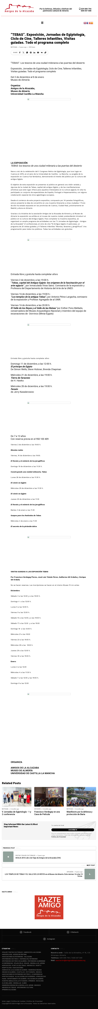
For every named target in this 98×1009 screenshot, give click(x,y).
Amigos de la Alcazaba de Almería (15, 970)
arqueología (7, 955)
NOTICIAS (14, 47)
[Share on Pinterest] (31, 52)
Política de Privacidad (58, 836)
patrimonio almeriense (36, 961)
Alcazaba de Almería (35, 979)
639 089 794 (85, 9)
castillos (21, 972)
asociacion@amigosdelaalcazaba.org (70, 960)
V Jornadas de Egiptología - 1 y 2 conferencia (16, 813)
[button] (42, 23)
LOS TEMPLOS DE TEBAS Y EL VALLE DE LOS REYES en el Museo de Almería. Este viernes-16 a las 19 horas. (44, 875)
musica (39, 972)
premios (32, 981)
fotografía (31, 972)
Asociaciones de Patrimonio (13, 957)
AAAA (4, 979)
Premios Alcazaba (9, 990)
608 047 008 (86, 11)
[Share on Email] (38, 52)
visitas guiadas (8, 977)
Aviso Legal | (6, 1001)
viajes (27, 963)
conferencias (8, 963)
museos (38, 985)
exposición (7, 966)
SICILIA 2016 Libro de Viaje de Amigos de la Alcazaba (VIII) (38, 858)
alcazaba (28, 957)
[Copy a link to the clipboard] (45, 52)
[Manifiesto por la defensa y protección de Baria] (81, 797)
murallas (17, 983)
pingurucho (41, 977)
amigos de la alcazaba (32, 952)
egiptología (7, 968)
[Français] (88, 23)
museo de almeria (9, 972)
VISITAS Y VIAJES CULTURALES (25, 856)
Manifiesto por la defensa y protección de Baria (79, 813)
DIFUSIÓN (37, 809)
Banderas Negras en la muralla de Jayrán (18, 985)
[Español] (91, 23)
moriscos (31, 966)
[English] (85, 23)
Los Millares (7, 983)
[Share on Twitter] (23, 52)
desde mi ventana (20, 955)
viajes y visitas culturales (13, 952)
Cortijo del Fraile (19, 966)
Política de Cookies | (19, 1001)
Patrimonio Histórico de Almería (15, 961)
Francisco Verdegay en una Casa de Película (47, 813)
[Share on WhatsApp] (27, 52)
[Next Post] (90, 874)
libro (25, 983)
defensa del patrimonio (29, 959)
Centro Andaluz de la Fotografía (15, 981)
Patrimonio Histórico (11, 959)
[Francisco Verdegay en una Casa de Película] (49, 797)
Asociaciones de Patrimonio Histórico (17, 974)
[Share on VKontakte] (42, 52)
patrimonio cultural (25, 988)
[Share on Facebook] (20, 52)
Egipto (38, 966)
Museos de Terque (9, 988)
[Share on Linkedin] (34, 52)
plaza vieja (19, 963)
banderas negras (35, 970)
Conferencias (37, 974)
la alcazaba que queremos (25, 977)
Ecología (40, 981)
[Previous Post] (8, 856)
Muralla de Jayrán (38, 963)
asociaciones (18, 968)
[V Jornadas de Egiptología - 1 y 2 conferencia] (16, 797)
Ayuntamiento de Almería (17, 979)
